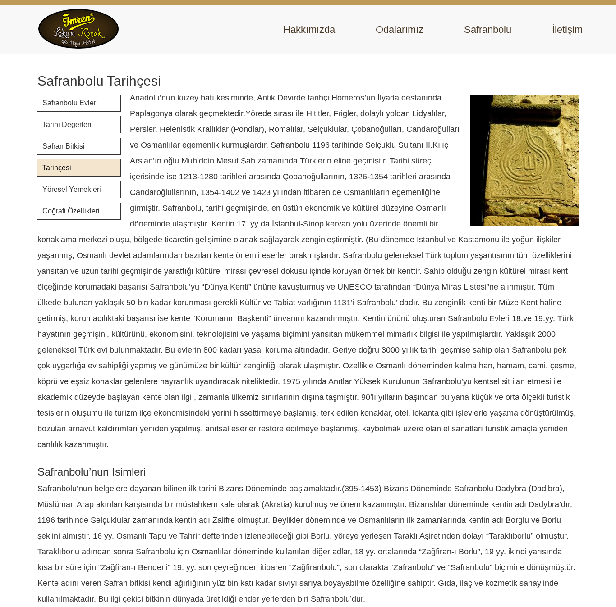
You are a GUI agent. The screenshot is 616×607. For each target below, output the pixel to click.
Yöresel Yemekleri (71, 189)
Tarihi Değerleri (67, 124)
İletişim (567, 29)
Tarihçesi (56, 168)
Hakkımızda (309, 29)
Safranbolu (487, 29)
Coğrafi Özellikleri (71, 211)
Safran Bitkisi (63, 146)
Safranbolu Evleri (70, 103)
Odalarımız (399, 29)
